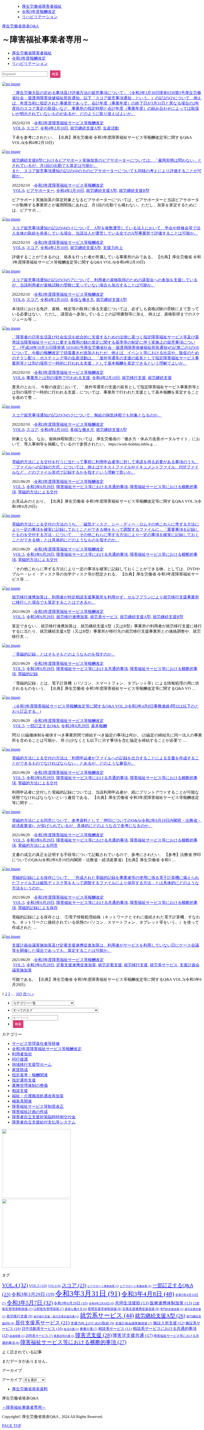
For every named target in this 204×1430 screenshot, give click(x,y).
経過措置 (17, 1336)
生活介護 (71, 1329)
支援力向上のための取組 (92, 1323)
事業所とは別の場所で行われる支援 (58, 378)
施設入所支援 (168, 1323)
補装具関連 (22, 1101)
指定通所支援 (24, 1080)
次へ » (28, 994)
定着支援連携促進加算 (76, 965)
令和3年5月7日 (30, 1302)
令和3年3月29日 (32, 1294)
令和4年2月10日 (54, 128)
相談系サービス (115, 1328)
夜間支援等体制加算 (104, 1309)
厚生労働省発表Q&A (20, 26)
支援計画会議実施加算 (133, 1323)
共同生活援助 (132, 1303)
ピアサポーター (40, 190)
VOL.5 (18, 487)
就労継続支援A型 (85, 128)
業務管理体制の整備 (30, 1085)
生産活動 (111, 128)
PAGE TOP (11, 1426)
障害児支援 (93, 1335)
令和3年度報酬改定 (39, 11)
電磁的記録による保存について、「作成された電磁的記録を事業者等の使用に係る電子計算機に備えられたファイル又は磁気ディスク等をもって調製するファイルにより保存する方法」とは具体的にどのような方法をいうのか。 (105, 882)
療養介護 (88, 1329)
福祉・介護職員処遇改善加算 (38, 1096)
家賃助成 (20, 1070)
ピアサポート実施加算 (136, 1286)
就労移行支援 (134, 378)
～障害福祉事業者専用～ (24, 1407)
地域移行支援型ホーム (32, 1064)
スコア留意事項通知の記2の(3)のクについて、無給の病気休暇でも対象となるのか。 (87, 415)
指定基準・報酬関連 (30, 1075)
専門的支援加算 (172, 1309)
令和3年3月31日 (87, 1293)
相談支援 (20, 1091)
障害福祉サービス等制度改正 (38, 1106)
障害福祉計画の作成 (30, 1112)
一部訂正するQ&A (42, 726)
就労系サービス (104, 617)
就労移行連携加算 (72, 617)
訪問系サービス (39, 1336)
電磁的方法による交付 (38, 492)
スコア (32, 128)
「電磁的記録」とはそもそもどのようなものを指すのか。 (63, 654)
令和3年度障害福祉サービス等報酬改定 (69, 123)
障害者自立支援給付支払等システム (44, 1122)
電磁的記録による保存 (38, 908)
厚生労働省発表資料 (30, 1389)
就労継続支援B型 (134, 190)
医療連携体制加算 (171, 1303)
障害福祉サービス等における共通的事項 (92, 487)
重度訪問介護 (64, 1336)
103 (19, 994)
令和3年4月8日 (147, 1293)
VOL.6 (18, 128)
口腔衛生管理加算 (48, 1309)
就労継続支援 (160, 378)
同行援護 (20, 1059)
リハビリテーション (40, 17)
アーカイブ (12, 1380)
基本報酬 (99, 726)
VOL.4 (15, 1285)
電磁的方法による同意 (38, 845)
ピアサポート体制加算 (103, 1286)
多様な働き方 (82, 299)
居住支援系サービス (42, 1322)
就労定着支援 (110, 965)
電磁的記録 (28, 674)
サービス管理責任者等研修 (36, 1043)
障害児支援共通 (133, 1335)
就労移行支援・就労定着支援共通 (56, 1316)
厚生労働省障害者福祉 (42, 6)
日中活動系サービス (42, 1329)
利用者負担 (22, 1054)
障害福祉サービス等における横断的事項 (73, 1342)
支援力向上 (113, 248)
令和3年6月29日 (40, 487)
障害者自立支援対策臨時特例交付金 (44, 1117)
